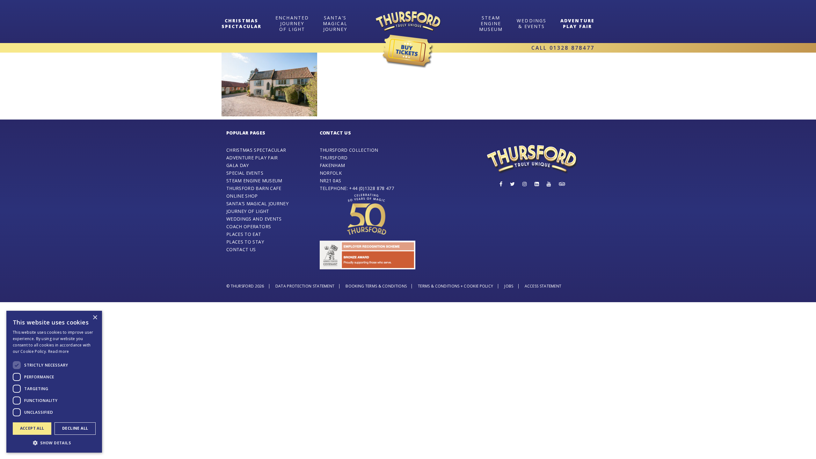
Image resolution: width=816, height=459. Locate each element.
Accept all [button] (32, 428)
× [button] (94, 317)
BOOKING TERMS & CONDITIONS (376, 286)
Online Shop (242, 196)
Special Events (244, 173)
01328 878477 (572, 47)
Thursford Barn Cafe (253, 188)
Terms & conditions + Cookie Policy (455, 286)
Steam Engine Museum (254, 181)
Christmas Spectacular (256, 150)
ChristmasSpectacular (241, 23)
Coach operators (248, 226)
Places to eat (243, 234)
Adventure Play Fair (577, 23)
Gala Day (237, 165)
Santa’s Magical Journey (335, 23)
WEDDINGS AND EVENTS (254, 219)
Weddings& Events (531, 23)
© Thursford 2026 (245, 286)
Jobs (508, 286)
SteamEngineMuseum (491, 23)
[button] (54, 442)
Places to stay (245, 242)
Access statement (543, 286)
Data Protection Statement (305, 286)
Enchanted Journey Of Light (292, 23)
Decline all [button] (75, 428)
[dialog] (54, 382)
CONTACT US (241, 249)
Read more (58, 351)
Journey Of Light (247, 211)
